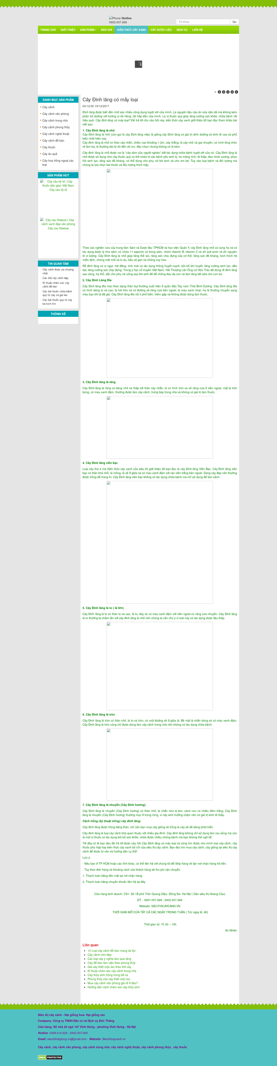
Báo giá (106, 30)
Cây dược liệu (161, 30)
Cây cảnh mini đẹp (100, 955)
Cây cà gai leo (58, 186)
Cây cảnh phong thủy (56, 127)
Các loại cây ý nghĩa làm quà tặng (109, 959)
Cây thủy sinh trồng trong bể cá (108, 975)
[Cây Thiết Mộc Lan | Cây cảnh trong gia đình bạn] (58, 221)
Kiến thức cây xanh (131, 30)
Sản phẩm (87, 30)
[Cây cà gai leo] (58, 181)
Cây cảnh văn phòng (55, 114)
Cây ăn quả (49, 154)
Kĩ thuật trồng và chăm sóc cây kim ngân (56, 271)
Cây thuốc (48, 147)
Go (234, 22)
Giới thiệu (68, 30)
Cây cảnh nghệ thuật (55, 134)
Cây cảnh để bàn (53, 140)
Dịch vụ (182, 30)
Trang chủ (48, 30)
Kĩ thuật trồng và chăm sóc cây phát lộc (56, 297)
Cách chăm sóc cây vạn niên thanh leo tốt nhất (57, 305)
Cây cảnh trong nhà (55, 120)
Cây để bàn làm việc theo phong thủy (111, 963)
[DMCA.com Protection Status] (50, 1057)
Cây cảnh (48, 107)
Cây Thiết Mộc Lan (58, 228)
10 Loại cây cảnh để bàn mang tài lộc (112, 951)
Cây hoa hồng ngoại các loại (58, 162)
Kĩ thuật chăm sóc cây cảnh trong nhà (112, 971)
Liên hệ (197, 30)
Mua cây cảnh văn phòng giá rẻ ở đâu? (113, 983)
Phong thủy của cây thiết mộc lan (57, 280)
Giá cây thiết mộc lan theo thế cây (58, 288)
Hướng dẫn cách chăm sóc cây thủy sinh (114, 987)
